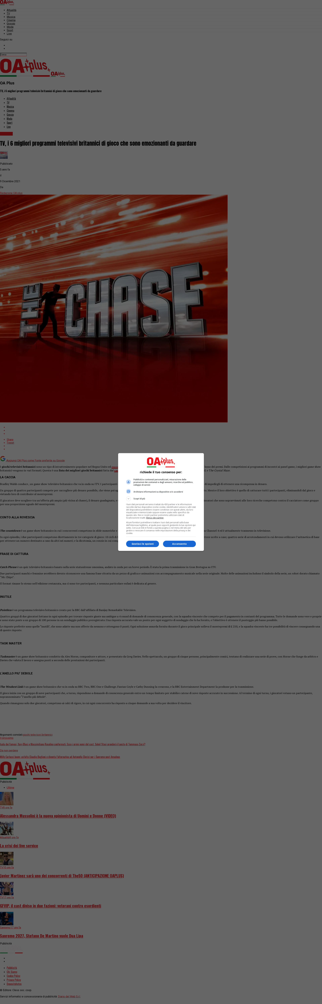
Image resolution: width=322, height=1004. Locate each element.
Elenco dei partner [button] (155, 517)
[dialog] (161, 502)
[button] (161, 498)
